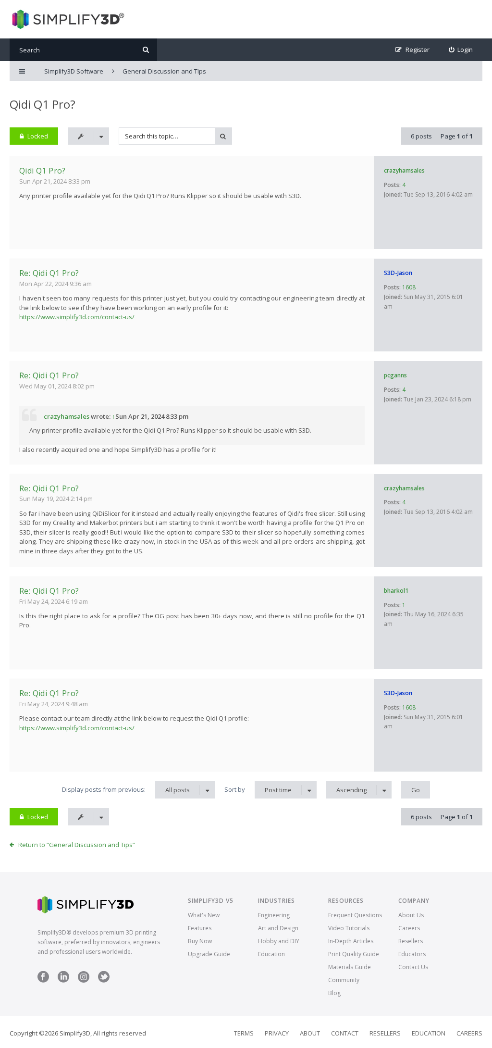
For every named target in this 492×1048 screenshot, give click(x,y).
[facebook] (43, 980)
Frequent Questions (355, 915)
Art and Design (278, 928)
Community (343, 980)
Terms (244, 1033)
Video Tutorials (348, 928)
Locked (37, 136)
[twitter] (104, 980)
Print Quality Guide (353, 954)
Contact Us (413, 967)
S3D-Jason (398, 273)
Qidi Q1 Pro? (42, 104)
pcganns (395, 375)
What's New (204, 915)
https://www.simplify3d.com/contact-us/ (77, 316)
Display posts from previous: (126, 789)
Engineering (274, 915)
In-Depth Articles (350, 941)
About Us (411, 915)
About (310, 1033)
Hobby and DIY (278, 941)
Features (199, 928)
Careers (409, 928)
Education (271, 954)
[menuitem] (461, 49)
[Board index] (67, 19)
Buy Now (200, 941)
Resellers (410, 941)
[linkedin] (63, 980)
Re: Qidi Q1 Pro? (49, 273)
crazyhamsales (404, 170)
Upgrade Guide (209, 954)
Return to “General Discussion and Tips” (76, 844)
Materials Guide (349, 967)
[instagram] (83, 980)
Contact (344, 1033)
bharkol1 (396, 590)
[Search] (146, 49)
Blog (334, 993)
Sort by (258, 789)
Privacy (277, 1033)
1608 (409, 287)
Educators (412, 954)
